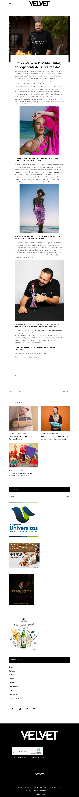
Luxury (12, 682)
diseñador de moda (22, 371)
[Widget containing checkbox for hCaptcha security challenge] (27, 751)
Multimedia (13, 686)
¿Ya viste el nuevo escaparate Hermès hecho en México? (20, 474)
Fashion (11, 433)
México (41, 371)
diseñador (48, 367)
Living (11, 470)
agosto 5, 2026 (21, 433)
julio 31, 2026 (19, 470)
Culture (12, 671)
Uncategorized (15, 698)
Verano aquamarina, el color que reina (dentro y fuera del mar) (54, 437)
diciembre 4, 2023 (21, 59)
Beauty (11, 667)
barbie (18, 367)
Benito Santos (27, 367)
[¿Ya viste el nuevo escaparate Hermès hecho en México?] (23, 455)
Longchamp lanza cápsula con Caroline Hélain (21, 437)
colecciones (38, 367)
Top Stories (13, 694)
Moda (47, 371)
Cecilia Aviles (36, 59)
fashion (34, 371)
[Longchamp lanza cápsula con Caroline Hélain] (23, 418)
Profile (12, 690)
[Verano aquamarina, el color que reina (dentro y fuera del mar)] (55, 418)
